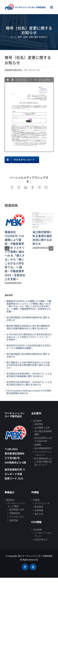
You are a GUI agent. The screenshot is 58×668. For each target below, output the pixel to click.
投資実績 (13, 520)
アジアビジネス (16, 516)
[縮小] (30, 80)
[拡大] (35, 80)
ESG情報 (37, 529)
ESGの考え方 (41, 539)
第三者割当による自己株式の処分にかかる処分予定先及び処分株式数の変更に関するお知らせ (28, 365)
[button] (7, 248)
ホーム (13, 36)
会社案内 (37, 421)
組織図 (37, 444)
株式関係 (38, 507)
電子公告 (38, 514)
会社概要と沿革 (42, 427)
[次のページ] (12, 80)
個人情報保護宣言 (43, 448)
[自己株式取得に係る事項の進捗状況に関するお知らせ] (43, 214)
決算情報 (38, 510)
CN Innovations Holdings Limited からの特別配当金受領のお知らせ (28, 392)
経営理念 (38, 424)
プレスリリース (32, 70)
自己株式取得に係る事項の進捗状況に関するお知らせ (42, 238)
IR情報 (36, 500)
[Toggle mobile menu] (51, 7)
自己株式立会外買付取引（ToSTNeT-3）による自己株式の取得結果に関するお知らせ (29, 375)
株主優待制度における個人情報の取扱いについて (43, 461)
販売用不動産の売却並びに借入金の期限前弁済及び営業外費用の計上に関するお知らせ (28, 327)
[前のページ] (7, 80)
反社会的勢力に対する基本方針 (43, 439)
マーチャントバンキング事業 (16, 505)
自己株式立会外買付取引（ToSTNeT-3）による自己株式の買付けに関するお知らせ (29, 383)
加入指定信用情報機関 (43, 433)
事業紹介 (10, 500)
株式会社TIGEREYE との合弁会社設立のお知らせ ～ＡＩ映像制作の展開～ (28, 347)
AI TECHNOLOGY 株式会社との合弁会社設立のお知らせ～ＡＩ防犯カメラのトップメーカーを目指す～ (29, 337)
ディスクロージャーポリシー (43, 453)
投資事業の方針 (16, 509)
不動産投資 (14, 513)
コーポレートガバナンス (43, 534)
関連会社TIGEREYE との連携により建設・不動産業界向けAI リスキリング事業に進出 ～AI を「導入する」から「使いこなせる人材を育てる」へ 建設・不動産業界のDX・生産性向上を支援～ (15, 255)
